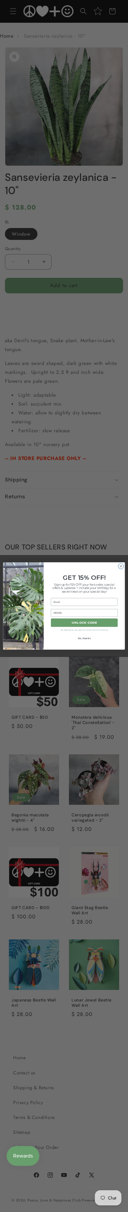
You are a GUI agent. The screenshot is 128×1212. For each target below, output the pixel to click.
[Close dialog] (121, 566)
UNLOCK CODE (84, 623)
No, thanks (84, 638)
